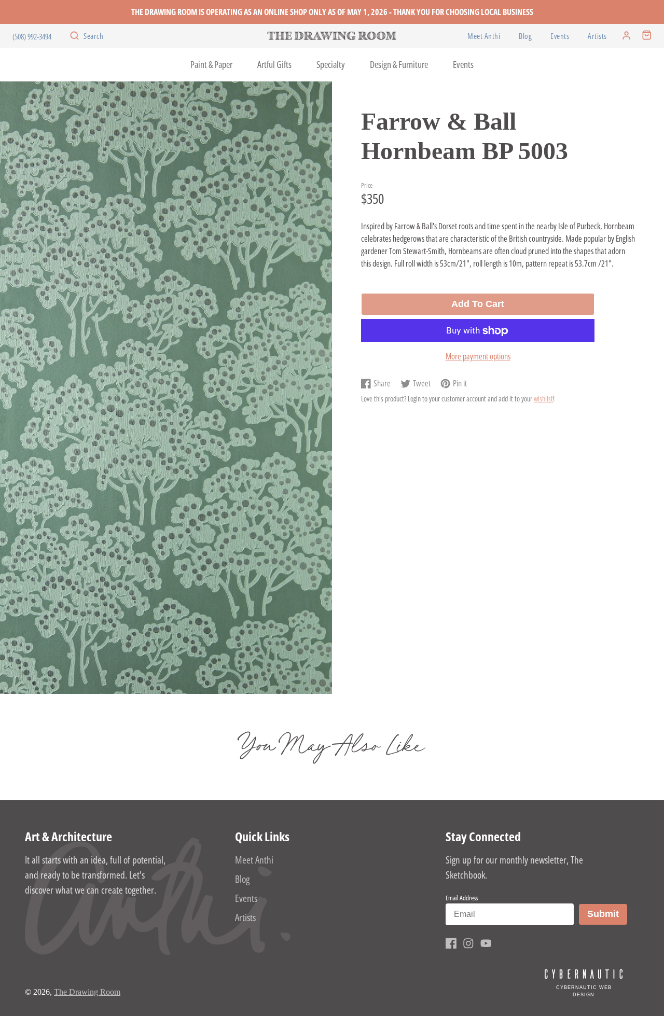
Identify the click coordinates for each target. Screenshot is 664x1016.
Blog (525, 36)
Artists (597, 36)
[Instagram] (468, 943)
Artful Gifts (274, 64)
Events (559, 36)
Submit (607, 913)
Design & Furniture (399, 64)
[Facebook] (451, 943)
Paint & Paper (211, 64)
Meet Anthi (483, 36)
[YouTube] (486, 943)
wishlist (543, 399)
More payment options (478, 357)
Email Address (462, 897)
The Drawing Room (87, 991)
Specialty (330, 64)
